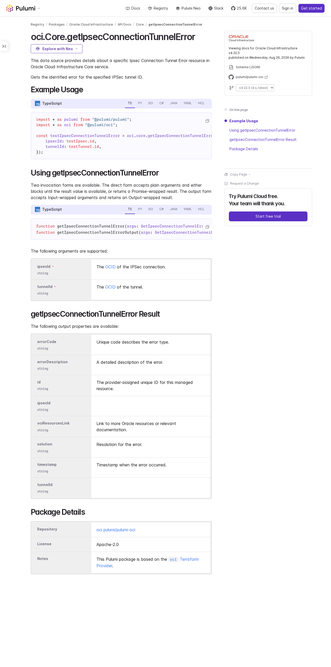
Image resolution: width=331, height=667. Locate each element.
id (39, 382)
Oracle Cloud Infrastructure (91, 24)
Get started (311, 8)
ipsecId (43, 266)
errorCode (46, 341)
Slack (218, 8)
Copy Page (238, 174)
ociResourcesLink (53, 423)
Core (140, 24)
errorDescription (52, 362)
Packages (57, 24)
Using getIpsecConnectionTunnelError (262, 130)
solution (44, 444)
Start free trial (268, 216)
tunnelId (44, 286)
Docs (135, 8)
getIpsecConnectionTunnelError (175, 24)
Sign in (287, 8)
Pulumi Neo (191, 8)
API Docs (124, 24)
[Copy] (207, 121)
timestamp (47, 464)
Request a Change (244, 183)
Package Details (243, 149)
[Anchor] (199, 36)
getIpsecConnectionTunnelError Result (263, 139)
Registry (161, 8)
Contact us (264, 8)
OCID (110, 266)
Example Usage (243, 121)
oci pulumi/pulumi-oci (115, 529)
